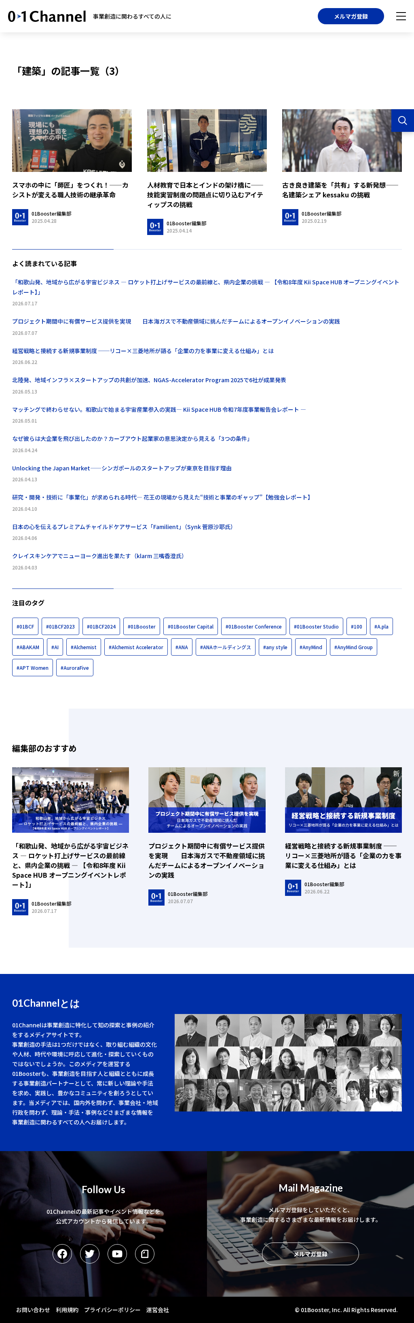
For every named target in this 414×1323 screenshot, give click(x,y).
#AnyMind (311, 647)
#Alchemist (84, 647)
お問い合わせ (33, 1310)
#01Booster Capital (190, 626)
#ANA (181, 647)
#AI (55, 647)
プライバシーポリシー (112, 1310)
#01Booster (142, 626)
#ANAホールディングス (225, 647)
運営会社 (157, 1310)
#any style (275, 647)
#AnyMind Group (353, 647)
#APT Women (33, 667)
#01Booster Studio (316, 626)
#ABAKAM (28, 647)
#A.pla (381, 626)
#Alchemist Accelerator (136, 647)
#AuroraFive (75, 667)
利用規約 (67, 1310)
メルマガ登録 (351, 16)
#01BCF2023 (60, 626)
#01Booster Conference (254, 626)
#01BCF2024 (101, 626)
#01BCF (25, 626)
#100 (356, 626)
